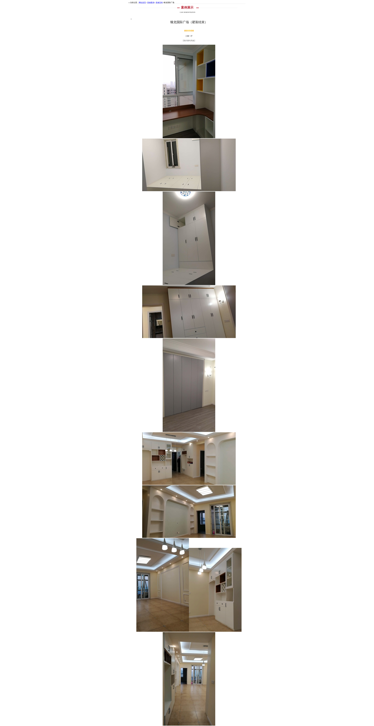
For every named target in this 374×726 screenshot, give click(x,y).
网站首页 (142, 3)
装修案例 (150, 3)
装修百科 (159, 3)
